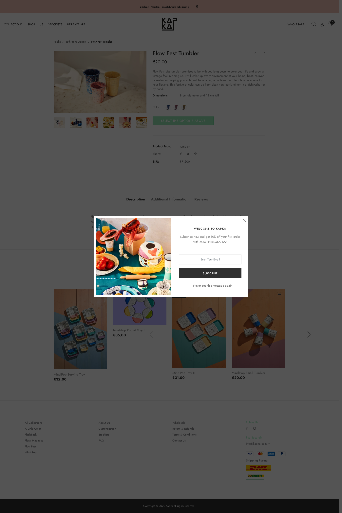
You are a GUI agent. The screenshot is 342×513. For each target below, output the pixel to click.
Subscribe (210, 273)
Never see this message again (212, 285)
